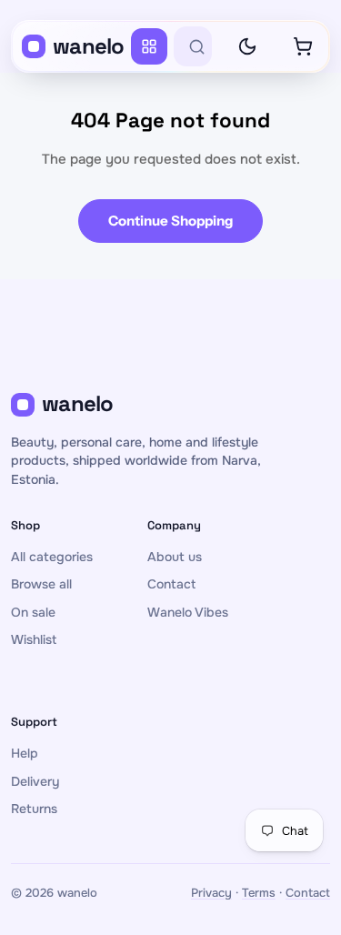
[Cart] (303, 46)
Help (24, 753)
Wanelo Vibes (187, 612)
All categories (52, 556)
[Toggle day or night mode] (247, 46)
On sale (33, 612)
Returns (34, 808)
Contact (171, 584)
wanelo (89, 46)
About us (174, 556)
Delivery (35, 781)
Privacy (211, 892)
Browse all (41, 584)
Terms (259, 892)
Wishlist (33, 639)
